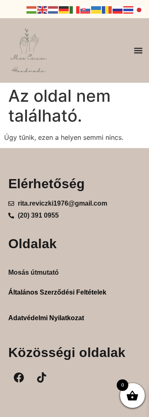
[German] (64, 9)
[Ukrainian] (96, 9)
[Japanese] (139, 9)
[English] (42, 9)
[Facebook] (18, 377)
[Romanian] (107, 9)
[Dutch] (53, 9)
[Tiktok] (41, 377)
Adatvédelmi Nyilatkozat (46, 317)
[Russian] (118, 9)
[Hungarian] (31, 9)
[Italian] (75, 9)
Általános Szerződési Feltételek (57, 292)
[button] (138, 50)
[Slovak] (85, 9)
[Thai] (128, 9)
